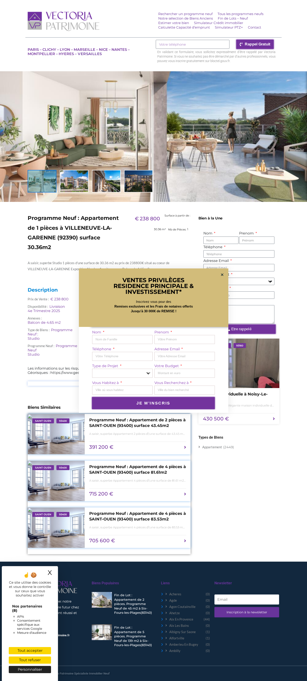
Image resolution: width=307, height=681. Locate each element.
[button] (222, 274)
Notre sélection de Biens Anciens (185, 18)
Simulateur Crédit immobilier (218, 23)
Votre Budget (167, 366)
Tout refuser (30, 660)
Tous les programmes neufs (240, 14)
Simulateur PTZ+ (229, 27)
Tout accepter (30, 650)
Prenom (247, 233)
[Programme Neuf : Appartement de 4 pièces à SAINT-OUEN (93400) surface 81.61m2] (56, 481)
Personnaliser (30, 669)
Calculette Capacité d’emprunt (184, 27)
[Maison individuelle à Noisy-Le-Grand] (238, 363)
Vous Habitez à (106, 383)
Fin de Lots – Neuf (233, 18)
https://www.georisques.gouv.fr (78, 373)
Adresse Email (216, 261)
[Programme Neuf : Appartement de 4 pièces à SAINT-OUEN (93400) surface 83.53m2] (56, 527)
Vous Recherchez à (171, 383)
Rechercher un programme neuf (185, 14)
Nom (208, 233)
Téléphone (213, 247)
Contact (254, 27)
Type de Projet (105, 366)
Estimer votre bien (173, 23)
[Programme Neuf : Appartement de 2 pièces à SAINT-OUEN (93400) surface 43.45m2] (56, 434)
